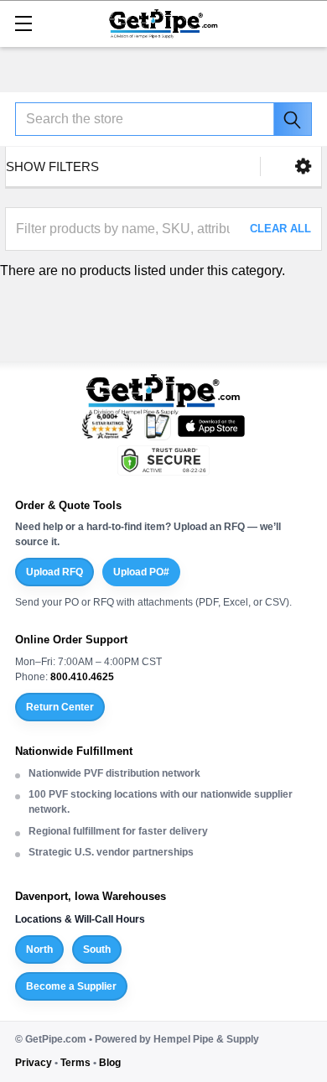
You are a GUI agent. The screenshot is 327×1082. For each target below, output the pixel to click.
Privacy (33, 1063)
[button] (303, 166)
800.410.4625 (82, 677)
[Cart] (306, 22)
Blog (110, 1063)
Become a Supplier (71, 986)
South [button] (97, 949)
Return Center (60, 707)
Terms (75, 1063)
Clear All (280, 228)
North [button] (39, 949)
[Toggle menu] (23, 23)
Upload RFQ (54, 572)
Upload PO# (141, 572)
